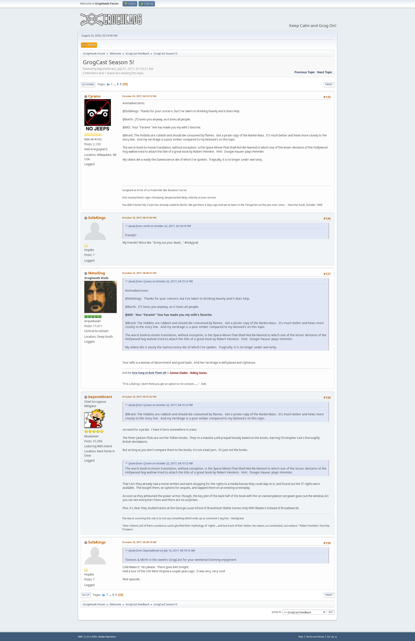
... (115, 84)
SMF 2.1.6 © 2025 (87, 636)
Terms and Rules (315, 636)
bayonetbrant (100, 396)
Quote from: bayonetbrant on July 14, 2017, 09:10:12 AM (161, 550)
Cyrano (94, 96)
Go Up (85, 594)
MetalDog (96, 273)
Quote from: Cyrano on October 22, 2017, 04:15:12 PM (160, 281)
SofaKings (96, 217)
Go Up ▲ (332, 636)
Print (328, 84)
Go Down (88, 84)
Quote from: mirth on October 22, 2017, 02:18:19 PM (159, 226)
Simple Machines (107, 636)
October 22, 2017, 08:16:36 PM (139, 217)
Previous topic (304, 72)
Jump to (276, 612)
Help (300, 636)
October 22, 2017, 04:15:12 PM (139, 96)
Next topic (324, 72)
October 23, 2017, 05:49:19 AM (139, 542)
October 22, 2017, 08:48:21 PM (139, 273)
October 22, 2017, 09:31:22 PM (139, 396)
